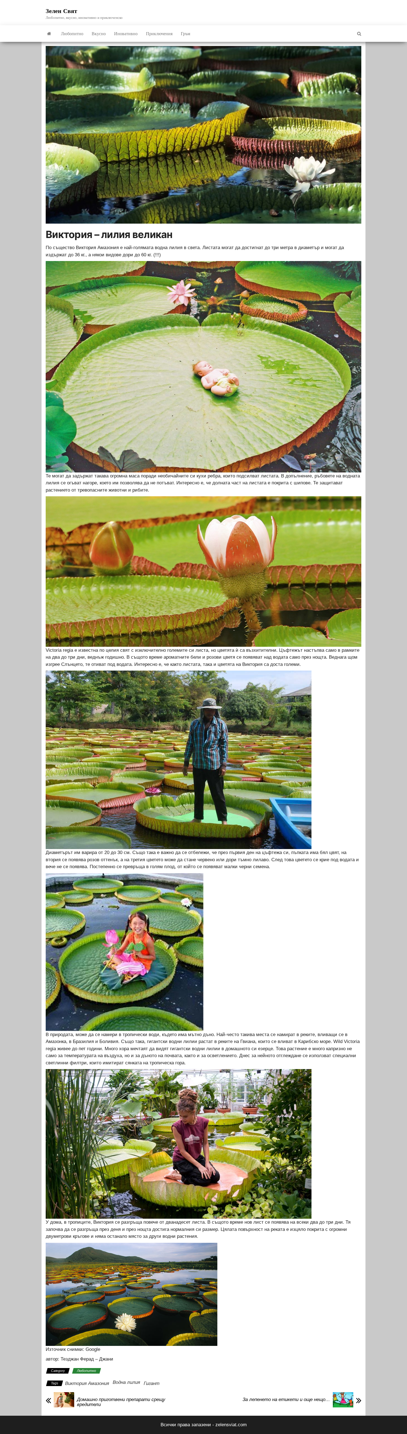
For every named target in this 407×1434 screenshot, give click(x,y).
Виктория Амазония (87, 1383)
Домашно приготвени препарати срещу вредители (121, 1402)
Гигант (151, 1383)
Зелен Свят (61, 10)
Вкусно (99, 33)
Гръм (185, 33)
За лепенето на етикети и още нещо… (286, 1399)
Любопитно (72, 33)
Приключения (159, 33)
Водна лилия (126, 1382)
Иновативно (126, 33)
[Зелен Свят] (49, 33)
